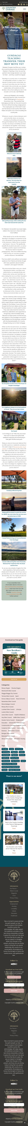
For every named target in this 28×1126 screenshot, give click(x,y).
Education (14, 913)
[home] (9, 9)
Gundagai (19, 99)
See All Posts (14, 861)
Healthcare (14, 915)
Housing (14, 906)
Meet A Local (14, 891)
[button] (24, 9)
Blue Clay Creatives (16, 999)
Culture (14, 911)
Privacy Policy (14, 898)
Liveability (14, 908)
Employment (14, 904)
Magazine (14, 893)
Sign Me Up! (14, 679)
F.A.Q (14, 895)
